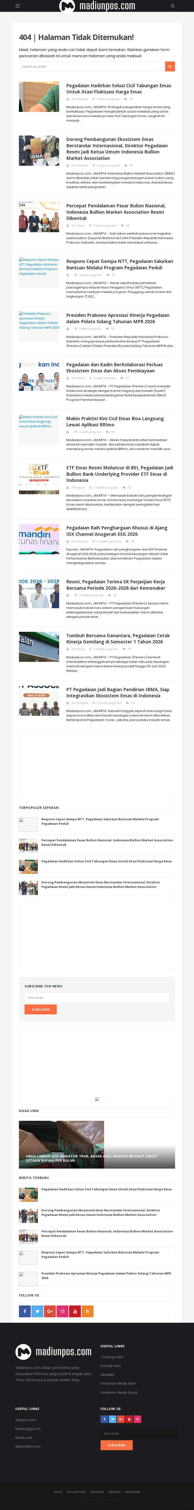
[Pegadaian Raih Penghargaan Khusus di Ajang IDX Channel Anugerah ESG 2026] (39, 539)
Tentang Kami (112, 1356)
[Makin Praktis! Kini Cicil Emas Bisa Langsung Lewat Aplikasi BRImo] (39, 430)
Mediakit (107, 1374)
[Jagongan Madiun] (97, 1098)
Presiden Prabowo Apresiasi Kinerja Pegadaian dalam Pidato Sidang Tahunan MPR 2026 (117, 318)
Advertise (97, 1492)
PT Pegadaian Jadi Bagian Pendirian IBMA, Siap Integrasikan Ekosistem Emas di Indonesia (117, 692)
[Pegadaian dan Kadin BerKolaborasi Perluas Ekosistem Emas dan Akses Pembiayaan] (39, 376)
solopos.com (25, 1419)
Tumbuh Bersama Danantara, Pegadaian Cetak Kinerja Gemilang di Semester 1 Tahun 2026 (118, 639)
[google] (50, 1311)
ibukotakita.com (27, 1446)
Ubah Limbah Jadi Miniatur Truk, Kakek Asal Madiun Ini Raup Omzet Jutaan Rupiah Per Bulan (92, 1158)
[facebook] (25, 1311)
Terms (57, 1492)
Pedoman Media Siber (118, 1383)
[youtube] (75, 1311)
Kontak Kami (111, 1365)
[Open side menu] (17, 6)
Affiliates (114, 1492)
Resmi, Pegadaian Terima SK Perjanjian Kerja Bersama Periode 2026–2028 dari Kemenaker (115, 585)
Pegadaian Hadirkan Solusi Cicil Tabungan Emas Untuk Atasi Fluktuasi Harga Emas (118, 89)
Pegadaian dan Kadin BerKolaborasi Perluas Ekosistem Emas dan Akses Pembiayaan (114, 368)
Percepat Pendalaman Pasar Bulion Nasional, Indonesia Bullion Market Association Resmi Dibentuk (116, 212)
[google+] (121, 1419)
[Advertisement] (97, 765)
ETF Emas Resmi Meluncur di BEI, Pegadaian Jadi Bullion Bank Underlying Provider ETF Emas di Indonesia (119, 474)
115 (131, 99)
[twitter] (37, 1311)
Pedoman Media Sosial (119, 1392)
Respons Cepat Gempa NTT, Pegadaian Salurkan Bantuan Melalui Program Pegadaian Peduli (119, 264)
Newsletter (133, 1492)
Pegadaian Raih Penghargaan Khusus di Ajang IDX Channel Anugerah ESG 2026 (116, 531)
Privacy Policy (76, 1492)
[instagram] (62, 1311)
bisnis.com (23, 1437)
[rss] (87, 1311)
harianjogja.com (28, 1428)
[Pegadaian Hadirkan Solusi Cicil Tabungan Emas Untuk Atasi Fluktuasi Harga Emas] (39, 97)
